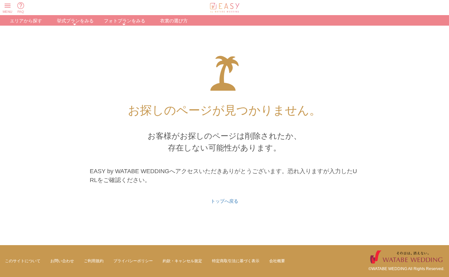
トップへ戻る (224, 201)
